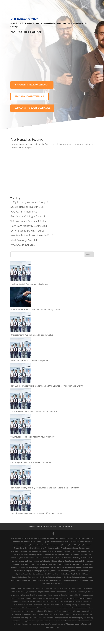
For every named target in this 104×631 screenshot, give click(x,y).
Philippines (49, 548)
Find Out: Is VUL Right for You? (27, 216)
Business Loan (34, 577)
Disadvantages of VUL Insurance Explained (29, 360)
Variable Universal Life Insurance (72, 538)
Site (91, 580)
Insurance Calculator (42, 561)
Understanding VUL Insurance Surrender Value (31, 335)
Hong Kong (39, 548)
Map (43, 583)
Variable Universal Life (48, 538)
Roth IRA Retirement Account (76, 567)
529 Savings (15, 567)
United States (84, 548)
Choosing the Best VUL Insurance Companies (30, 462)
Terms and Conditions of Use (42, 526)
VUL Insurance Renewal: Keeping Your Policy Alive (33, 436)
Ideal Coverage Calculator (24, 240)
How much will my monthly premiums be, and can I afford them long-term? (44, 487)
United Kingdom (75, 545)
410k (60, 583)
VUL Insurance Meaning (26, 554)
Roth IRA (53, 567)
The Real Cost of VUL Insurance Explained (29, 284)
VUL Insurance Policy (37, 541)
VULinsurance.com (73, 624)
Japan (75, 548)
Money (43, 23)
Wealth (79, 23)
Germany (87, 545)
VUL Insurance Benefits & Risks (28, 221)
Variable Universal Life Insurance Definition (38, 558)
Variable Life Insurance (74, 541)
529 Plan (24, 567)
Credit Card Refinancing (60, 570)
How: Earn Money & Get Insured (28, 225)
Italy (22, 548)
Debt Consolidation (72, 561)
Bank (24, 23)
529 (52, 583)
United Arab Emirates (63, 548)
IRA (56, 583)
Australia (14, 551)
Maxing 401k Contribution (47, 564)
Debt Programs (87, 561)
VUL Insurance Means (55, 541)
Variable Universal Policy (47, 554)
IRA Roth (60, 567)
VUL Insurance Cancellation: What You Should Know (33, 411)
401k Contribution (74, 564)
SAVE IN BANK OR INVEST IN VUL (29, 96)
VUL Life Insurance (31, 538)
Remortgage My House (41, 570)
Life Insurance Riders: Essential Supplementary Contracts (36, 309)
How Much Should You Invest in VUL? (31, 235)
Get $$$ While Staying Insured (27, 230)
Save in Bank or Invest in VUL (26, 206)
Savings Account (33, 23)
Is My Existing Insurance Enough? (29, 202)
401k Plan (63, 564)
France (17, 548)
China (27, 548)
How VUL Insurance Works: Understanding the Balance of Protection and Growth (46, 386)
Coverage (14, 27)
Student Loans (58, 561)
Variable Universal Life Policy (41, 551)
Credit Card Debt (17, 564)
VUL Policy (57, 551)
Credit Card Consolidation (33, 574)
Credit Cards (30, 564)
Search (89, 254)
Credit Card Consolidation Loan (57, 574)
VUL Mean (29, 561)
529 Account (88, 564)
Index (48, 583)
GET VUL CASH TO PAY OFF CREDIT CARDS (32, 108)
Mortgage (28, 570)
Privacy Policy (65, 526)
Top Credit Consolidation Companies (73, 580)
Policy (63, 23)
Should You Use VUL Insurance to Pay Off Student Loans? (36, 513)
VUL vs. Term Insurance (23, 211)
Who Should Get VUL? (22, 244)
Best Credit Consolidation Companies (43, 580)
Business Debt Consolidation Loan (78, 577)
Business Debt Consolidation (52, 577)
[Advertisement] (52, 58)
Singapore (23, 551)
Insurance (57, 23)
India (32, 548)
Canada (65, 545)
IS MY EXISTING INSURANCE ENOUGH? (32, 85)
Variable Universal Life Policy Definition (72, 558)
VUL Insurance (17, 538)
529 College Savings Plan (39, 567)
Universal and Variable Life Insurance (45, 545)
